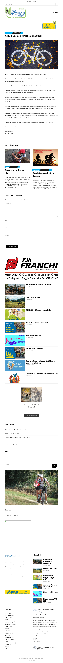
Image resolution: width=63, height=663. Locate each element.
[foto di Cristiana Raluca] (31, 54)
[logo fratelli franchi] (31, 268)
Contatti (34, 1)
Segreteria (7, 644)
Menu (56, 12)
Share (36, 642)
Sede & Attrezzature (9, 643)
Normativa (7, 635)
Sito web (7, 235)
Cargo (6, 619)
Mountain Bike (8, 633)
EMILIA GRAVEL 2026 (33, 297)
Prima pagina (8, 637)
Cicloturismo (15, 441)
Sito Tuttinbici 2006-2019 (13, 458)
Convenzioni (8, 626)
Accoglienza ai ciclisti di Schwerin (25, 429)
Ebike (6, 628)
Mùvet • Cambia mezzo (33, 336)
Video (6, 648)
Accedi (8, 456)
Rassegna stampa (9, 639)
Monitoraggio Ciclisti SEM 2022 (22, 437)
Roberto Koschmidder (10, 429)
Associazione (8, 33)
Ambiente (7, 613)
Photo (37, 638)
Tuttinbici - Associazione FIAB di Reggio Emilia (45, 610)
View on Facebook (36, 641)
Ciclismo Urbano (9, 621)
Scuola (7, 167)
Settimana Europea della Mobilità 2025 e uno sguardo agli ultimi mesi (40, 362)
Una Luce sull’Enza (14, 433)
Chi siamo (29, 1)
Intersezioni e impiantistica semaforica (38, 285)
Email (6, 228)
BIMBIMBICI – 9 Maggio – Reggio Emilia (38, 310)
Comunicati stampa (9, 624)
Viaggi (6, 646)
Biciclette (7, 617)
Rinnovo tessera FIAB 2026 (34, 348)
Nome (6, 220)
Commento (8, 203)
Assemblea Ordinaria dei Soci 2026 (37, 323)
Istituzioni (7, 632)
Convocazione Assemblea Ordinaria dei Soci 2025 (42, 374)
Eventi (6, 630)
